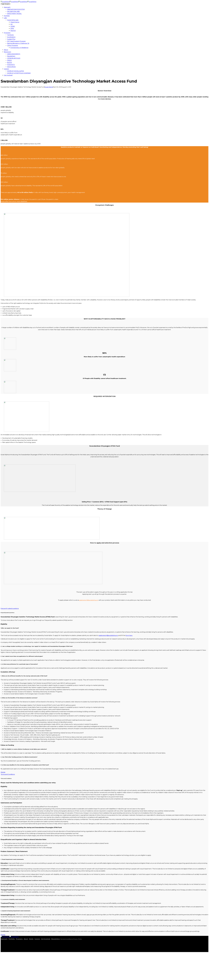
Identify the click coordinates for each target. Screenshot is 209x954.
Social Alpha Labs (12, 20)
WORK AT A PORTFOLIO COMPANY (19, 73)
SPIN (12, 28)
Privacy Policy (77, 939)
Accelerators (11, 37)
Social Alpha (49, 87)
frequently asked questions (10, 608)
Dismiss (3, 772)
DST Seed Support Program (16, 41)
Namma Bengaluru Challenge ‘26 (18, 43)
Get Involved (8, 75)
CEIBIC (12, 26)
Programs (7, 33)
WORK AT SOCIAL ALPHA (15, 71)
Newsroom (7, 52)
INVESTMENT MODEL (14, 13)
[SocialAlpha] (9, 1)
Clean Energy (14, 22)
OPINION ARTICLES (13, 58)
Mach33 (13, 30)
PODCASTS (11, 64)
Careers (6, 69)
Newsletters (11, 56)
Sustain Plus (11, 39)
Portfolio (7, 16)
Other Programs (12, 45)
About (6, 50)
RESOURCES (11, 67)
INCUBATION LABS (13, 11)
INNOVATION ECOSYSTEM (16, 9)
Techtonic (10, 35)
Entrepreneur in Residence (19, 47)
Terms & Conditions (66, 939)
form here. (129, 635)
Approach (7, 7)
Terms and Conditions (8, 774)
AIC (11, 24)
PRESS (9, 60)
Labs (5, 18)
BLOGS (9, 62)
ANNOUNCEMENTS (13, 54)
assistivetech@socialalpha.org (88, 600)
